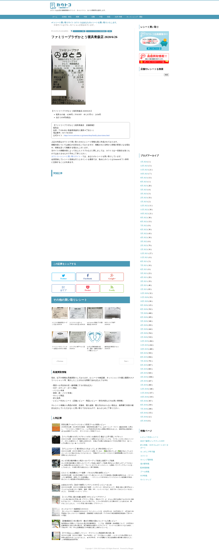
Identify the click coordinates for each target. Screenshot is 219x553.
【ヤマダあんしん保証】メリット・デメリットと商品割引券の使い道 (87, 533)
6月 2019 (144, 365)
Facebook (87, 278)
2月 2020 (144, 333)
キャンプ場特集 (146, 460)
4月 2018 (144, 421)
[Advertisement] (90, 202)
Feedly (112, 290)
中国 (100, 17)
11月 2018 (144, 393)
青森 (109, 31)
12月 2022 (144, 206)
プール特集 (144, 472)
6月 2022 (144, 229)
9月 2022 (144, 217)
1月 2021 (144, 289)
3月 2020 (144, 329)
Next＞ (126, 361)
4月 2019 (144, 373)
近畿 (93, 17)
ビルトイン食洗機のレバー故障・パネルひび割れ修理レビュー (85, 473)
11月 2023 (144, 170)
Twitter (63, 278)
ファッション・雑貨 (79, 31)
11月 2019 (144, 345)
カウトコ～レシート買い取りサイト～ (66, 156)
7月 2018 (144, 409)
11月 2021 (144, 257)
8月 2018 (144, 405)
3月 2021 (144, 281)
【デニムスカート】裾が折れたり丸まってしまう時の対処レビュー (87, 449)
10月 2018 (144, 397)
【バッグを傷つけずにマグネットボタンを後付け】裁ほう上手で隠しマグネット (92, 437)
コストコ (144, 456)
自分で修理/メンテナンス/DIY (152, 441)
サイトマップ (145, 480)
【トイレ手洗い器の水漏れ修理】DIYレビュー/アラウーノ (83, 497)
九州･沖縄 (118, 17)
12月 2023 (144, 166)
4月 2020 (144, 325)
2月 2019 (144, 381)
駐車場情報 (144, 468)
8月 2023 (144, 182)
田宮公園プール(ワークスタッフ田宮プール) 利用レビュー (83, 424)
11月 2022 (144, 210)
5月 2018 (144, 417)
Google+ (112, 278)
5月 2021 (144, 273)
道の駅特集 (144, 464)
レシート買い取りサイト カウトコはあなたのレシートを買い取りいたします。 (86, 22)
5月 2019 (144, 369)
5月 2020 (144, 321)
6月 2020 (144, 317)
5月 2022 (144, 233)
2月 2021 (144, 285)
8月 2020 (144, 309)
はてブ (63, 288)
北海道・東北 (66, 17)
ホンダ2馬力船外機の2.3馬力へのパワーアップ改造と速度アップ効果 (87, 461)
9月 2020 (144, 305)
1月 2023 (144, 202)
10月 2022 (144, 214)
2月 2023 (144, 198)
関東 (77, 17)
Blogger (130, 548)
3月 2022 (144, 241)
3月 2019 (144, 377)
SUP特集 (143, 476)
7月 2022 (144, 225)
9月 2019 (144, 353)
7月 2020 (144, 313)
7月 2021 (144, 265)
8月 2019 (144, 357)
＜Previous (59, 361)
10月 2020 (144, 301)
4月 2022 (144, 237)
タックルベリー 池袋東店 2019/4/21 (74, 509)
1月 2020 (144, 337)
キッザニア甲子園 (147, 452)
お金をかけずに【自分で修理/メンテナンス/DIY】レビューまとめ (86, 485)
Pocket (88, 290)
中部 (85, 17)
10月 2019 (144, 349)
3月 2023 (144, 194)
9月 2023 (144, 178)
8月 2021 (144, 261)
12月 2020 (144, 293)
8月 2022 (144, 221)
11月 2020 (144, 297)
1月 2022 (144, 249)
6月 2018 (144, 413)
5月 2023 (144, 190)
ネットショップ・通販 (134, 17)
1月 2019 (144, 385)
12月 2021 (144, 253)
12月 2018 (144, 389)
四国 (108, 17)
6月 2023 (144, 186)
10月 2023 (144, 174)
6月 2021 (144, 269)
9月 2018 (144, 401)
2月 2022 (144, 245)
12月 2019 (144, 341)
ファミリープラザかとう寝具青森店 (96, 31)
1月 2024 (144, 162)
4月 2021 (144, 277)
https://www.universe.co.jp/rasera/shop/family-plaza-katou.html (87, 135)
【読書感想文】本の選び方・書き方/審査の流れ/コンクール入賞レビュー (89, 521)
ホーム (54, 17)
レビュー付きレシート (149, 437)
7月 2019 (144, 361)
